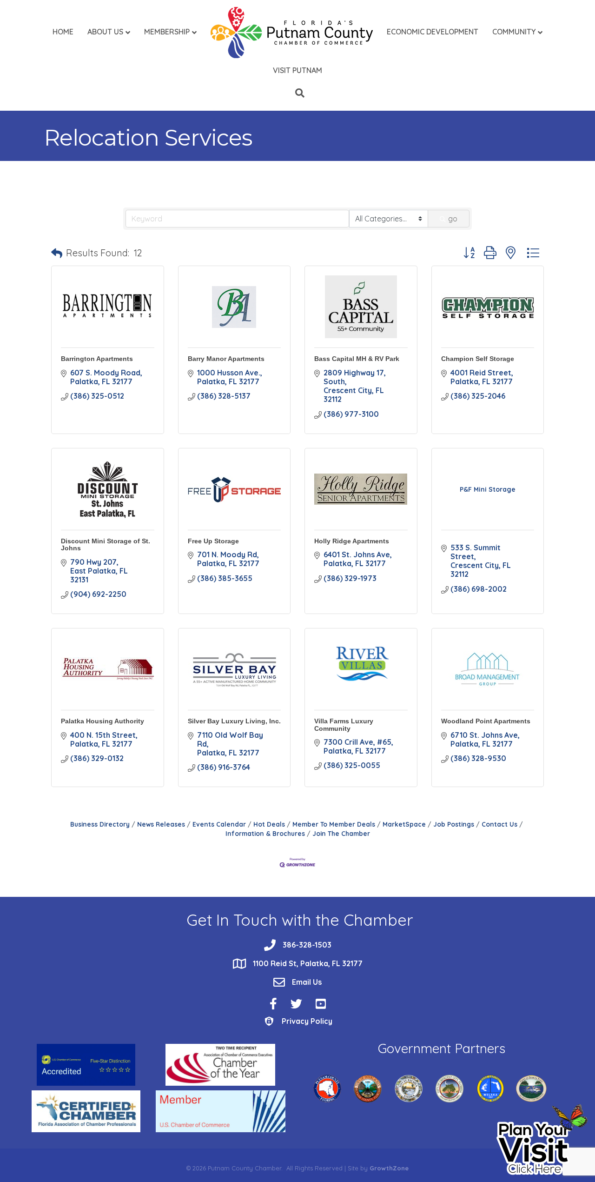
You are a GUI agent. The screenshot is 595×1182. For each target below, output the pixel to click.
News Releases (161, 824)
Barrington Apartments (97, 358)
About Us (105, 31)
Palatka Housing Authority (102, 721)
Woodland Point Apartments (485, 721)
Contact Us (499, 824)
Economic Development (432, 31)
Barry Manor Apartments (226, 358)
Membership (167, 31)
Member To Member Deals (333, 824)
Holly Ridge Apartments (351, 541)
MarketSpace (404, 824)
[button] (56, 253)
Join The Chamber (341, 833)
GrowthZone (389, 1168)
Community (514, 31)
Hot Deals (269, 824)
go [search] (452, 218)
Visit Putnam (297, 70)
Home (63, 31)
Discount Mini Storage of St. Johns (105, 544)
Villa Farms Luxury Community (343, 724)
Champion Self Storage (477, 358)
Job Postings (453, 824)
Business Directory (100, 824)
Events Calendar (219, 824)
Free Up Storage (213, 541)
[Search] (297, 93)
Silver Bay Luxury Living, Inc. (234, 721)
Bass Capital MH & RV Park (356, 358)
